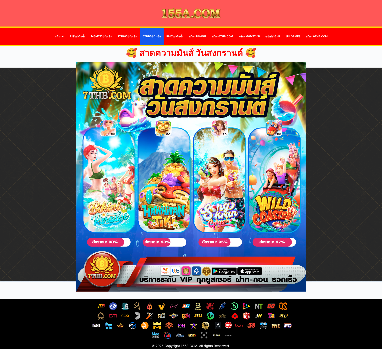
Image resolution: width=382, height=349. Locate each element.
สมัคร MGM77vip (249, 36)
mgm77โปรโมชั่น (101, 36)
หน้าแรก (59, 36)
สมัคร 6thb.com (317, 36)
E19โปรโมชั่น (78, 36)
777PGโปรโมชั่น (127, 36)
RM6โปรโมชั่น (174, 36)
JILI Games (293, 36)
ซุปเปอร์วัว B (272, 36)
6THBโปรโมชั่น (152, 36)
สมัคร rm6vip (197, 36)
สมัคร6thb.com (222, 36)
